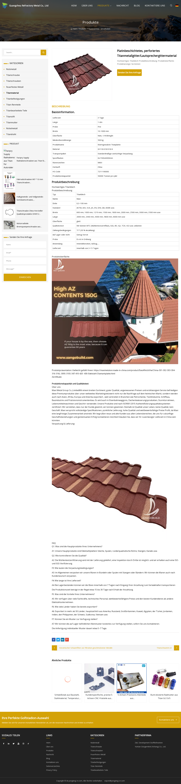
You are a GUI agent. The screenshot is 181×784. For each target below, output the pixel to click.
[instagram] (23, 743)
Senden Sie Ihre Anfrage (129, 72)
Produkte (103, 5)
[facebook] (4, 743)
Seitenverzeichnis (53, 766)
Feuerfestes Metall (14, 87)
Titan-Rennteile (13, 104)
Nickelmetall (11, 128)
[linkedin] (8, 743)
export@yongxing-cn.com (114, 781)
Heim (74, 5)
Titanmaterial (93, 29)
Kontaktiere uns (155, 5)
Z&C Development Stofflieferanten (149, 742)
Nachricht (122, 5)
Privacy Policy (51, 770)
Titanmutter (11, 122)
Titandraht (11, 134)
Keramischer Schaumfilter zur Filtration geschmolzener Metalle (85, 648)
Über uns (87, 5)
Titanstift (10, 116)
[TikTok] (28, 743)
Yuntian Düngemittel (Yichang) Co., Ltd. (150, 746)
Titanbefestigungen (15, 98)
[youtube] (18, 743)
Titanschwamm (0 (164, 648)
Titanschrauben (13, 81)
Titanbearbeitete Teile (16, 110)
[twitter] (13, 743)
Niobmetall (11, 69)
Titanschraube (13, 75)
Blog (137, 5)
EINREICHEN (25, 277)
